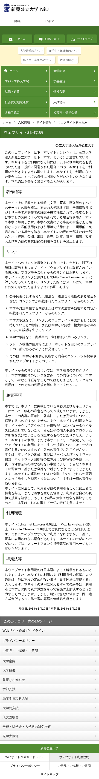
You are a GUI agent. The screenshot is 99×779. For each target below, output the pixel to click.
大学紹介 (59, 71)
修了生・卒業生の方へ (37, 60)
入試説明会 (11, 717)
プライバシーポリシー (19, 640)
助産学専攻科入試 (15, 698)
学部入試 (9, 689)
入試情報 (59, 102)
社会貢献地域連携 (17, 102)
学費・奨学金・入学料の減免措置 (27, 726)
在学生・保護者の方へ (62, 50)
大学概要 (9, 670)
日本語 (16, 21)
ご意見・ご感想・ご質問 (20, 651)
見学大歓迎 (11, 736)
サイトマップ (85, 38)
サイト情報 (43, 122)
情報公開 (59, 91)
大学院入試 (11, 708)
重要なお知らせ (14, 680)
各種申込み (12, 112)
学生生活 (59, 81)
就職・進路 (12, 91)
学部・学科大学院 (17, 81)
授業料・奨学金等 (65, 112)
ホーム (13, 71)
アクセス (20, 38)
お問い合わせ (52, 38)
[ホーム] (49, 7)
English (49, 21)
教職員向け (67, 60)
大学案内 (9, 661)
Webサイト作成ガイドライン (24, 630)
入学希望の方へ (30, 50)
